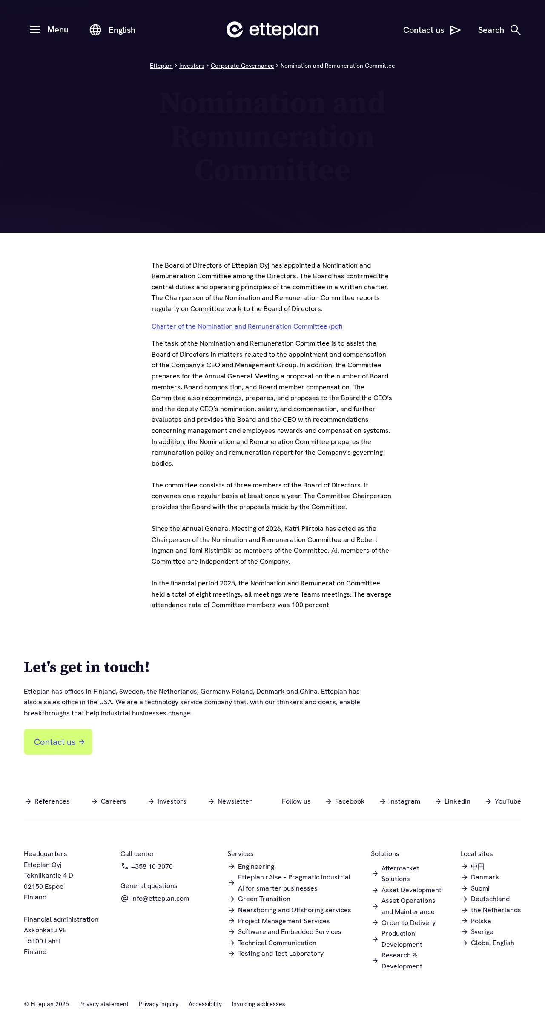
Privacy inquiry (158, 1004)
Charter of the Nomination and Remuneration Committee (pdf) (247, 326)
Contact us (54, 741)
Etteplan (161, 65)
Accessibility (205, 1004)
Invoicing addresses (258, 1004)
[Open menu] (35, 30)
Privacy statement (104, 1004)
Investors (191, 65)
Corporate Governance (242, 65)
